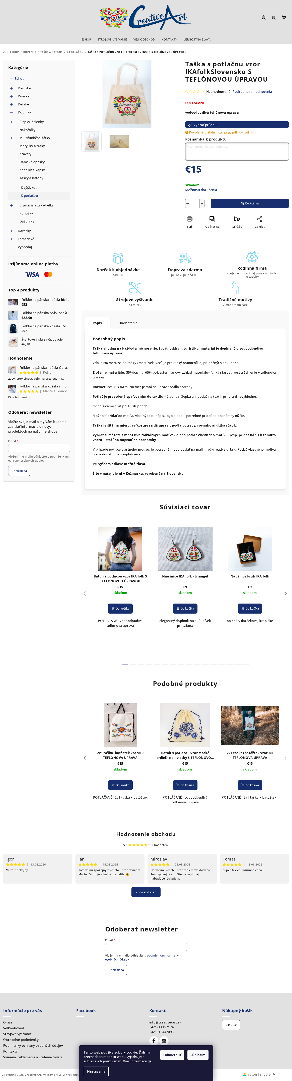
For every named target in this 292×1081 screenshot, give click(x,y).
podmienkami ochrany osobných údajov (39, 458)
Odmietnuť (172, 1055)
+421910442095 (161, 1032)
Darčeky (24, 231)
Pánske (23, 96)
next (285, 593)
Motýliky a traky (32, 146)
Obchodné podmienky (21, 1040)
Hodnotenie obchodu (146, 834)
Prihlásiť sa (19, 471)
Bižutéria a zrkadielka (36, 205)
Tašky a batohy (31, 178)
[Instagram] (164, 1041)
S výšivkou (29, 187)
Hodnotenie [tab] (128, 323)
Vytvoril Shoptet (260, 1074)
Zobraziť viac (146, 892)
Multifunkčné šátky (34, 138)
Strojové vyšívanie (17, 1034)
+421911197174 (161, 1027)
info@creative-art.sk (165, 1022)
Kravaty (25, 154)
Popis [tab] (97, 323)
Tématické (26, 239)
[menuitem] (86, 39)
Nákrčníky (27, 130)
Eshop (19, 78)
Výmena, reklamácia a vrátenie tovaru (33, 1057)
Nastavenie (96, 1071)
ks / (231, 1025)
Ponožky (26, 213)
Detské (23, 104)
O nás (7, 1022)
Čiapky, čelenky (31, 122)
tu (149, 1061)
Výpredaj (25, 247)
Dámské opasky (32, 162)
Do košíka (252, 203)
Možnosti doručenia (201, 190)
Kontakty (10, 1051)
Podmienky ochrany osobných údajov (33, 1045)
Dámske (24, 88)
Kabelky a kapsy (32, 170)
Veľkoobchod (13, 1028)
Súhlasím (198, 1055)
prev (84, 593)
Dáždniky (26, 221)
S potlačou (29, 195)
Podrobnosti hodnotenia (252, 91)
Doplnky (24, 112)
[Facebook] (154, 1041)
